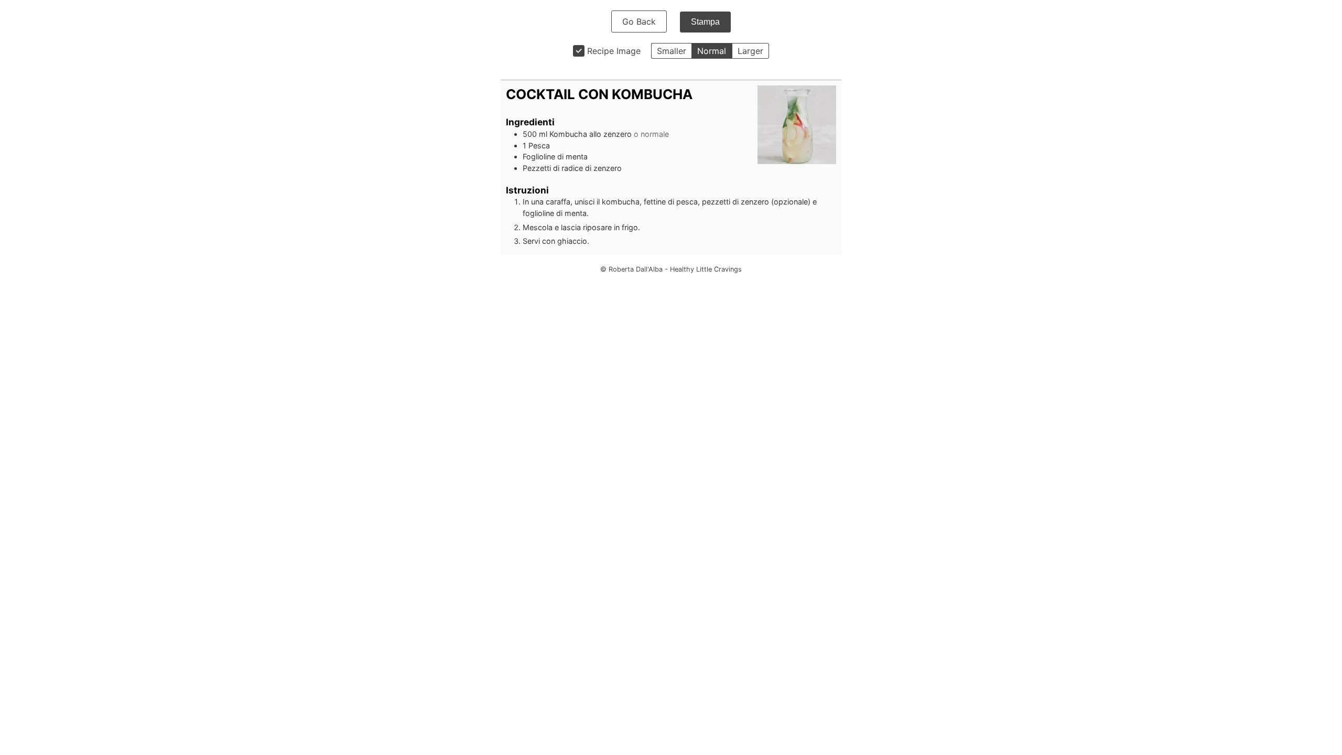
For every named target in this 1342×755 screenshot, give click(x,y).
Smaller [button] (671, 51)
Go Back (639, 21)
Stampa (705, 21)
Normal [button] (711, 51)
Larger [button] (750, 51)
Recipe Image (614, 51)
